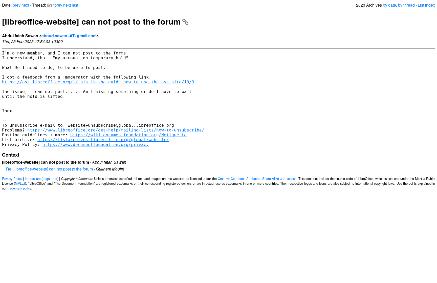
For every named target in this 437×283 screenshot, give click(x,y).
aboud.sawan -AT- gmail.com (69, 36)
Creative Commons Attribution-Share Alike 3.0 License (257, 178)
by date (389, 5)
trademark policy (19, 188)
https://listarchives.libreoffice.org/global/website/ (103, 139)
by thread (406, 5)
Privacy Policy (12, 178)
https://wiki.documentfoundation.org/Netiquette (128, 135)
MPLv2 (20, 183)
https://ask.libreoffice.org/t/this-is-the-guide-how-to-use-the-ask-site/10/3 (98, 82)
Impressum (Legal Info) (41, 178)
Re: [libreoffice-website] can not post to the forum (49, 169)
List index (426, 5)
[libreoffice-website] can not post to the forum (91, 21)
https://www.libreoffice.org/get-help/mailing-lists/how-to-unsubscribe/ (115, 130)
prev (16, 5)
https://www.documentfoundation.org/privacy (95, 144)
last (75, 5)
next (25, 5)
